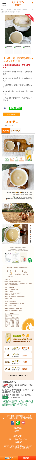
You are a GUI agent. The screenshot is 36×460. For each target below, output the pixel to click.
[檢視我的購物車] (32, 2)
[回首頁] (2, 9)
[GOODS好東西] (18, 3)
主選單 (4, 5)
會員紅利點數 (26, 418)
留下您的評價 (12, 114)
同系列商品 (15, 130)
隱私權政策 (21, 416)
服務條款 (10, 416)
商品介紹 (5, 130)
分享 (6, 108)
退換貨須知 (13, 418)
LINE (5, 397)
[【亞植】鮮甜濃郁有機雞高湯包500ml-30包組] (9, 50)
